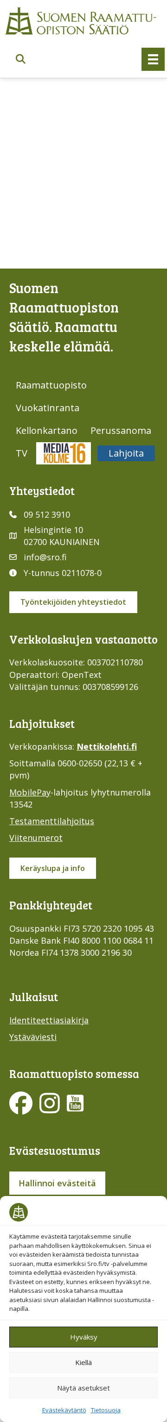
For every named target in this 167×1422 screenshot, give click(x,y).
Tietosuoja (106, 1410)
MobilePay (30, 792)
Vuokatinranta (47, 407)
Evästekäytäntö (64, 1410)
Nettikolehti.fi (107, 746)
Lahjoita (126, 453)
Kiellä (83, 1362)
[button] (21, 59)
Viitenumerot (36, 837)
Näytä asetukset (83, 1387)
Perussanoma (120, 430)
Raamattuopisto (51, 385)
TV (21, 453)
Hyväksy (83, 1336)
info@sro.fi (45, 557)
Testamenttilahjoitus (51, 821)
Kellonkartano (46, 430)
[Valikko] (153, 59)
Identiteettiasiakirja (49, 1020)
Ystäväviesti (33, 1036)
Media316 (63, 453)
